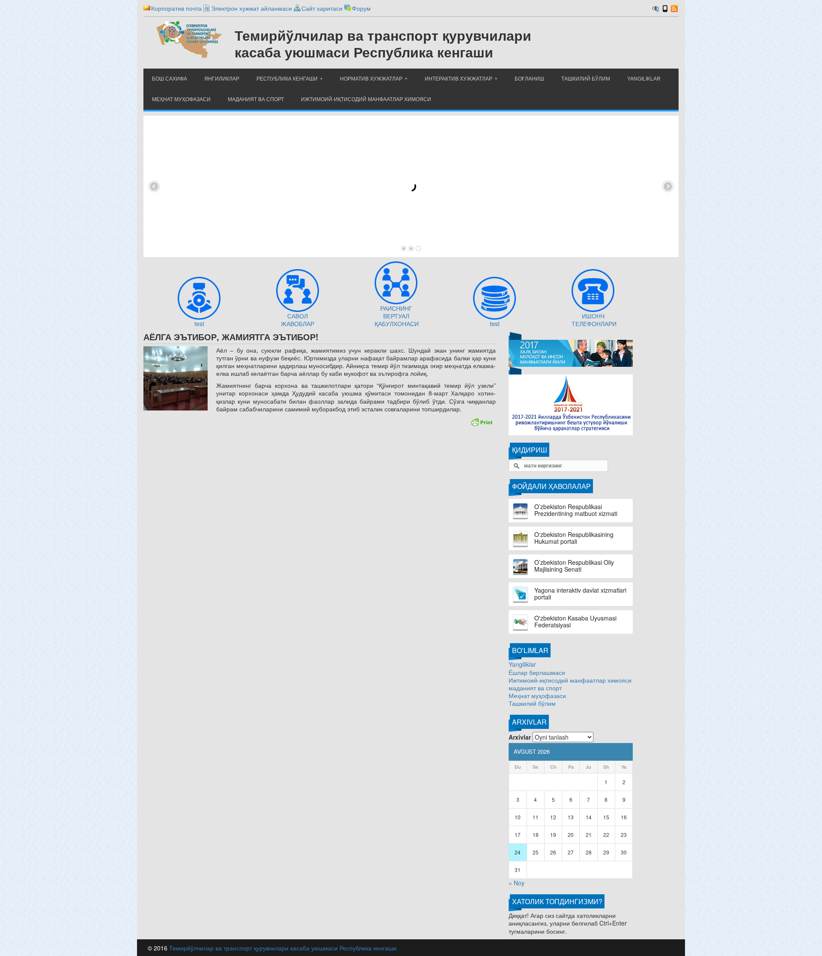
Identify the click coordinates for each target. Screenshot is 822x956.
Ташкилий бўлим (532, 703)
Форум (361, 8)
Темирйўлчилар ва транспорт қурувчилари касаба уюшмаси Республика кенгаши (282, 948)
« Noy (516, 882)
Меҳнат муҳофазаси (537, 695)
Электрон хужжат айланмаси (251, 8)
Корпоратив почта (176, 8)
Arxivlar (520, 737)
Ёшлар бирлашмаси (537, 672)
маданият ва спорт (535, 687)
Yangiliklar (522, 664)
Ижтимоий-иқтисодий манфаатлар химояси (570, 680)
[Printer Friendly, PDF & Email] (482, 421)
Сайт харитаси (321, 8)
